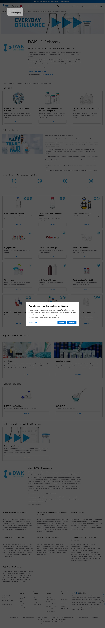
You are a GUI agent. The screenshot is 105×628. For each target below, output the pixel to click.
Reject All (61, 322)
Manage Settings (33, 322)
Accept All (72, 322)
